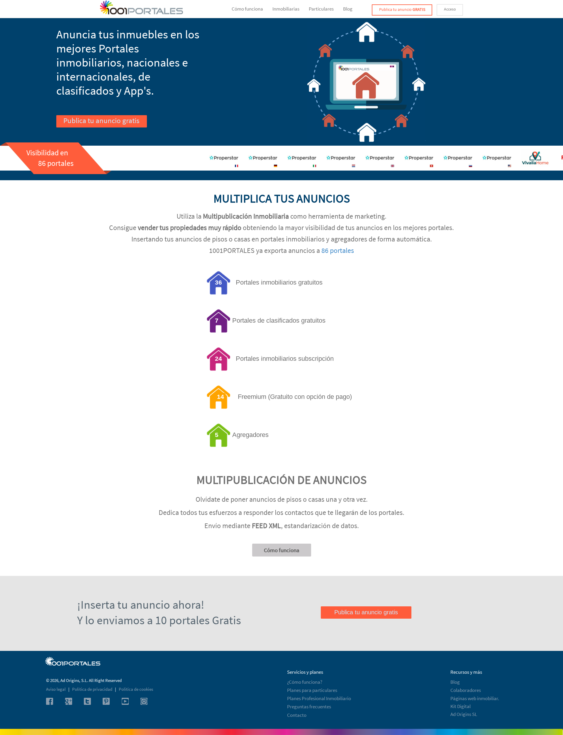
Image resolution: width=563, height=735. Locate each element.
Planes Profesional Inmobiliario (319, 698)
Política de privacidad (92, 689)
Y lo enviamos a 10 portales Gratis (159, 620)
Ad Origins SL (463, 714)
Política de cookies (136, 689)
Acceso (450, 9)
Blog (347, 9)
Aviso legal (56, 689)
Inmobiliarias (285, 9)
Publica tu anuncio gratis (101, 120)
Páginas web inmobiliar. (474, 698)
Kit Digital (460, 706)
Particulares (321, 9)
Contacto (296, 715)
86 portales (337, 250)
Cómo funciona (247, 9)
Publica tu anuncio (402, 9)
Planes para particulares (312, 690)
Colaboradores (465, 690)
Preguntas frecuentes (309, 706)
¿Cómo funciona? (304, 682)
